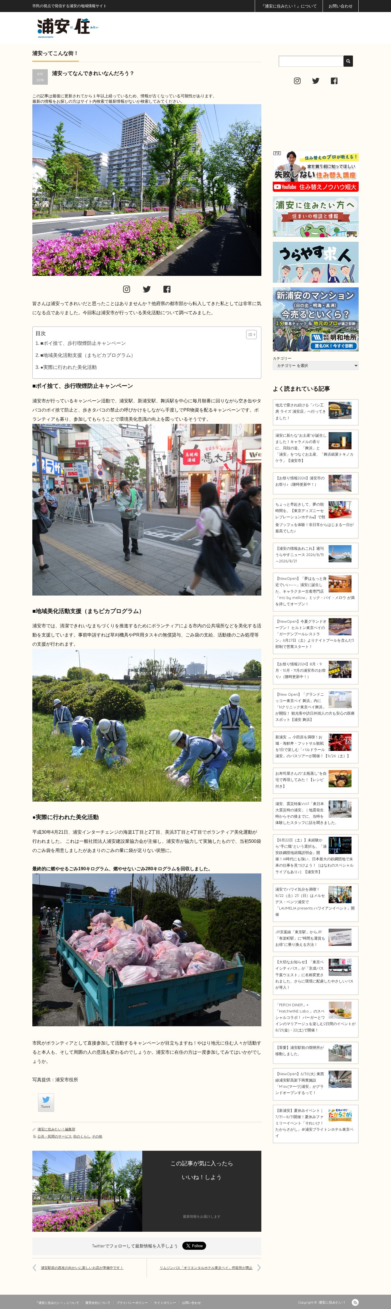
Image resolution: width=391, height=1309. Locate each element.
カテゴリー (282, 358)
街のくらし (81, 1136)
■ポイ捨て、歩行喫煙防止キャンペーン (83, 343)
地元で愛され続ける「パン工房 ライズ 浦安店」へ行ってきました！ (300, 411)
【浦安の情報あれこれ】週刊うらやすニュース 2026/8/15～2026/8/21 (299, 554)
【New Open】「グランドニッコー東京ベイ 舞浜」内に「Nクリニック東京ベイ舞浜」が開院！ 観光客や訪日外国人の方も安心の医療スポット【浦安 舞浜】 (315, 707)
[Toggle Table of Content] (248, 334)
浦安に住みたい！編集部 (56, 1129)
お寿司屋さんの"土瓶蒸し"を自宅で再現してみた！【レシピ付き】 (301, 779)
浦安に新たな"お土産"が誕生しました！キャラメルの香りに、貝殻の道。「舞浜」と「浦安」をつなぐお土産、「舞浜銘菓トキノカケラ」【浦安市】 (314, 448)
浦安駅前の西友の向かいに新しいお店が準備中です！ (82, 1268)
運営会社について (97, 1303)
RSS (355, 1302)
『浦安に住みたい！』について (289, 6)
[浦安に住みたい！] (93, 27)
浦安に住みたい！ (332, 1302)
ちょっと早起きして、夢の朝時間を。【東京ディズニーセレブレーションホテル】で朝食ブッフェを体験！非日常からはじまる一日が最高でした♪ (314, 517)
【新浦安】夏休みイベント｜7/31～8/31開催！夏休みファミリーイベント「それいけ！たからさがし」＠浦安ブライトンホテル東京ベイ (314, 1123)
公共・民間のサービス (54, 1136)
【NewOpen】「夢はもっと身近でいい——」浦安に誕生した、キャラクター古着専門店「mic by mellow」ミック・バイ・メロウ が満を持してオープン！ (315, 591)
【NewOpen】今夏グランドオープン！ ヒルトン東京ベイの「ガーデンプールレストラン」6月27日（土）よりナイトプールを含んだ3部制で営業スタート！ (314, 634)
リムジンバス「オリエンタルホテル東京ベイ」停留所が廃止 (206, 1268)
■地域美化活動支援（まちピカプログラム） (88, 355)
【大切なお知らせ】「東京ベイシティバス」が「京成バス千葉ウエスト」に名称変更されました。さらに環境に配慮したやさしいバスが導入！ (314, 974)
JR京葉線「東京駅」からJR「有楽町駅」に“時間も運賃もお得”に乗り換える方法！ (300, 938)
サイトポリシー (165, 1303)
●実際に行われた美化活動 (68, 367)
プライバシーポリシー (132, 1303)
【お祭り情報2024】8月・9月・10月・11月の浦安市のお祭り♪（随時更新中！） (300, 670)
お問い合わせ (341, 6)
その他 (97, 1136)
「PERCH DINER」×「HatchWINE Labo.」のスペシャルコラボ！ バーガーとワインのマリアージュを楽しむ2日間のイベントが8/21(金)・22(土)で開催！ (315, 1017)
